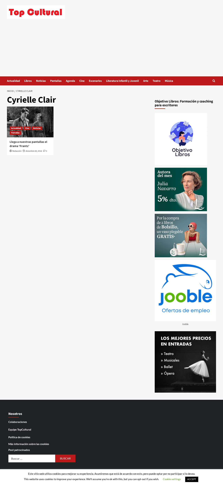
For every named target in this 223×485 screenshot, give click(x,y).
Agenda (70, 81)
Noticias (41, 81)
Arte (145, 81)
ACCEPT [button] (191, 479)
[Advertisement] (111, 50)
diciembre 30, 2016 (34, 151)
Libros (28, 81)
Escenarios (95, 81)
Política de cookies (19, 437)
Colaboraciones (17, 421)
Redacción (17, 151)
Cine (81, 81)
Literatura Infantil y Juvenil (122, 81)
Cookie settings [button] (172, 479)
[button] (214, 81)
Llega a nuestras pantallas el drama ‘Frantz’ (28, 144)
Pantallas (55, 81)
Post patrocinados (19, 449)
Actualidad (13, 81)
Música (169, 81)
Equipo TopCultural (19, 429)
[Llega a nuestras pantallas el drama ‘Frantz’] (30, 121)
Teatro (156, 81)
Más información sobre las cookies (28, 444)
